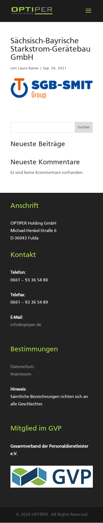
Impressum (20, 374)
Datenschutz (22, 367)
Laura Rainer (28, 68)
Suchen (84, 127)
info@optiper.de (25, 325)
